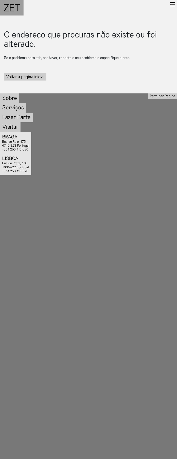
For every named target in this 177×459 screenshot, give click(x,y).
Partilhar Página (162, 96)
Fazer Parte (16, 117)
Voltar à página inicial (25, 76)
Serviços (13, 107)
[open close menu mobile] (172, 4)
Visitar (10, 127)
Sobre (9, 98)
